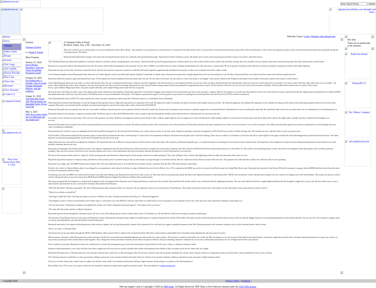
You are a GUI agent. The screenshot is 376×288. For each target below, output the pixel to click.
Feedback (245, 281)
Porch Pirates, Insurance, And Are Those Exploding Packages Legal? (35, 69)
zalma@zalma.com (167, 265)
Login (307, 36)
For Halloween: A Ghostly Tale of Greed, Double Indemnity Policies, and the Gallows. (36, 85)
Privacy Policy (233, 281)
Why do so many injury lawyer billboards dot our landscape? (36, 117)
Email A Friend (36, 52)
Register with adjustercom (323, 36)
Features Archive (33, 47)
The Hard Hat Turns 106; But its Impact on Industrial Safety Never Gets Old (36, 103)
